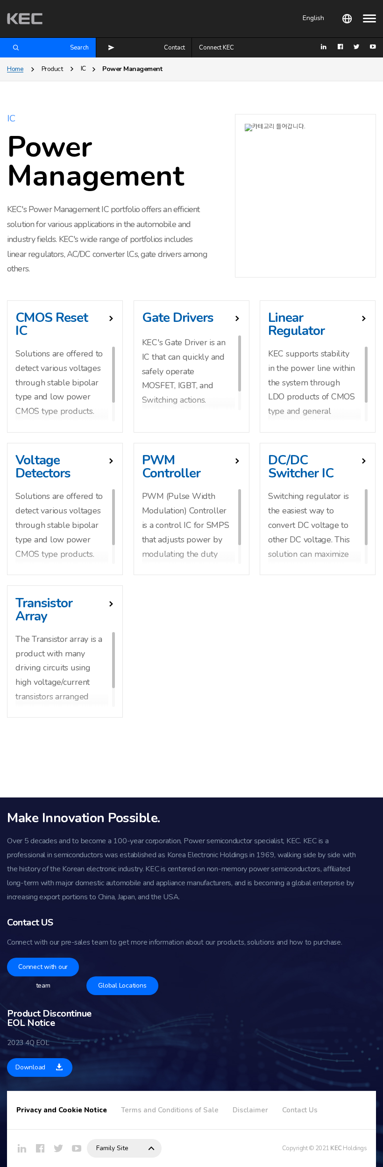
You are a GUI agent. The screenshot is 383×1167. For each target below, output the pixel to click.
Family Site (112, 1148)
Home (15, 68)
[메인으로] (25, 18)
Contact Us (300, 1110)
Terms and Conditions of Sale (170, 1110)
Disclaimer (250, 1110)
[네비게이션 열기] (369, 18)
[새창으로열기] (22, 1148)
